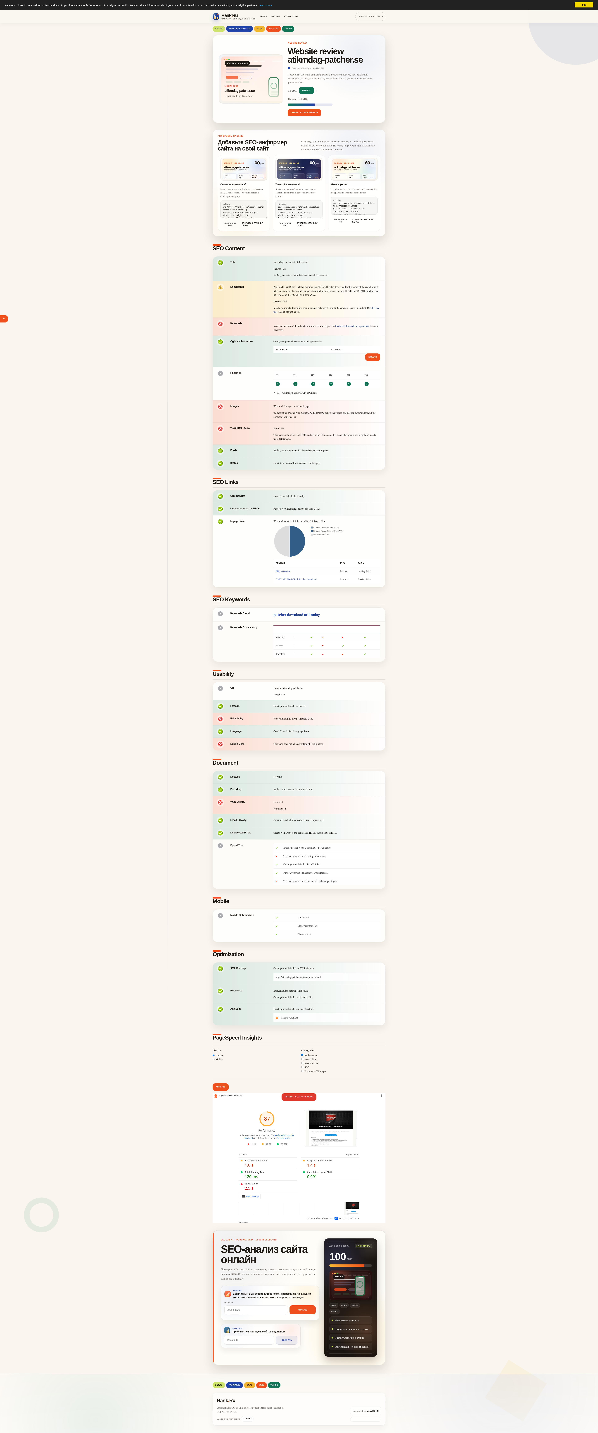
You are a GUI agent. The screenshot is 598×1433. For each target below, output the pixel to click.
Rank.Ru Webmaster (239, 29)
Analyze (220, 1087)
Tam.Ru (288, 29)
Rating (275, 16)
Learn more (265, 5)
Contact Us (291, 16)
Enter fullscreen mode (299, 1097)
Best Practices (311, 1063)
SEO (306, 1067)
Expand (372, 357)
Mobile (219, 1059)
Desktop (220, 1055)
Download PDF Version (304, 112)
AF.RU (261, 1385)
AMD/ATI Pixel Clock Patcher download (296, 579)
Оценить (287, 1340)
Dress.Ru (273, 29)
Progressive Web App (315, 1071)
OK (584, 5)
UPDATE (306, 90)
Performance (310, 1055)
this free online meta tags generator (352, 325)
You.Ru (247, 1419)
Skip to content (283, 571)
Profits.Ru (234, 1385)
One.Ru (219, 29)
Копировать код (230, 224)
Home (263, 16)
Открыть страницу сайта (252, 224)
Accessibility (310, 1059)
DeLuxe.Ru (373, 1410)
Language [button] (369, 16)
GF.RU (259, 29)
